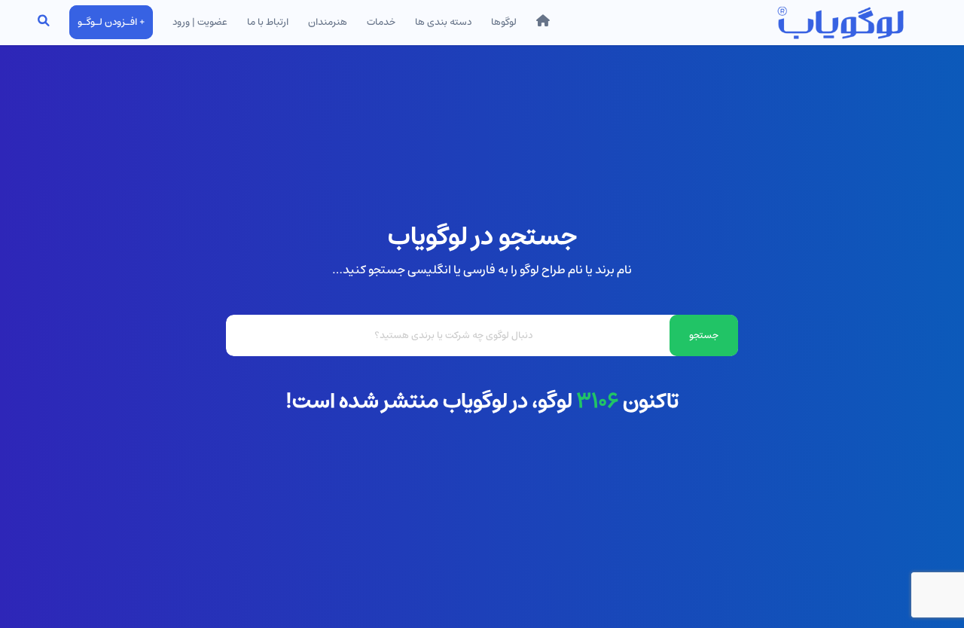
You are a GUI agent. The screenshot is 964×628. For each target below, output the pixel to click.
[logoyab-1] (840, 22)
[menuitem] (543, 22)
